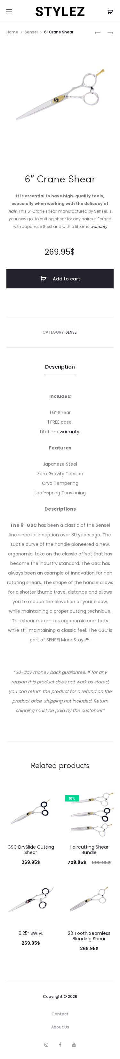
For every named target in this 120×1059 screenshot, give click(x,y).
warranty (98, 226)
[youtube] (74, 1044)
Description (60, 367)
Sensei (31, 32)
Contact (60, 1014)
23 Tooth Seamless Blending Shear (89, 936)
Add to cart (66, 279)
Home (12, 32)
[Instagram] (46, 1044)
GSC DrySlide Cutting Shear (30, 850)
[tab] (60, 367)
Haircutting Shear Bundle (89, 850)
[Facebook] (60, 1044)
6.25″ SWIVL (31, 933)
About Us (60, 1027)
